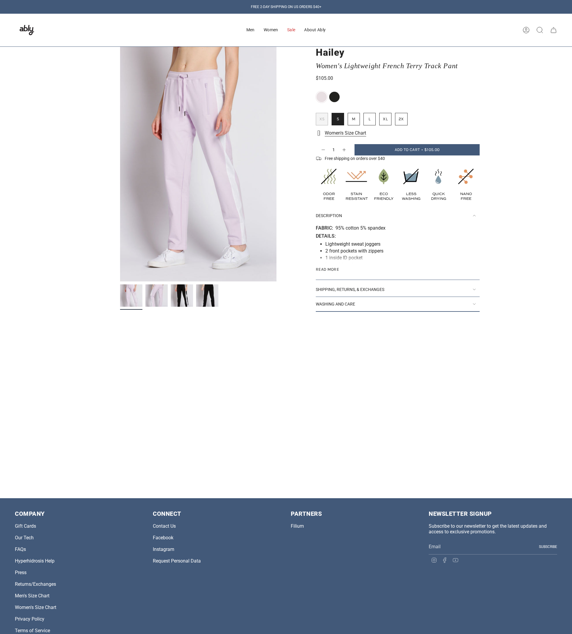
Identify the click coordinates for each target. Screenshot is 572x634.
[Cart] (553, 30)
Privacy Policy (29, 619)
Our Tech (24, 537)
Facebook (163, 537)
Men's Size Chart (32, 596)
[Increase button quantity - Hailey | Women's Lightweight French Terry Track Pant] (344, 149)
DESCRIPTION (329, 215)
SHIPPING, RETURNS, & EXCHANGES (350, 289)
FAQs (20, 549)
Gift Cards (25, 526)
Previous (120, 164)
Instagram (163, 549)
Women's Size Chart (345, 133)
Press (21, 572)
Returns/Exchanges (35, 584)
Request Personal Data (177, 561)
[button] (250, 30)
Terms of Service (32, 630)
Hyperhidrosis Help (35, 561)
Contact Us (164, 526)
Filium (297, 526)
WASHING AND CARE (335, 304)
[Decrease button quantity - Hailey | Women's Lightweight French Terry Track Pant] (323, 149)
